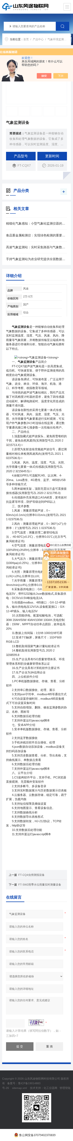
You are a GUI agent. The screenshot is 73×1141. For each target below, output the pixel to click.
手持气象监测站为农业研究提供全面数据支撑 (36, 259)
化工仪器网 (50, 1087)
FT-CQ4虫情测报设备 (31, 874)
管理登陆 (65, 1087)
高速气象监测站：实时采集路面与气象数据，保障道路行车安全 (36, 247)
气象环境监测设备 (58, 39)
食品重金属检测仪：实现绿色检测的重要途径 (36, 235)
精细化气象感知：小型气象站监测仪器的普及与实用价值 (36, 223)
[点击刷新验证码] (36, 1022)
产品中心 (38, 39)
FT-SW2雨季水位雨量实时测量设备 (39, 884)
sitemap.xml (19, 1087)
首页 (26, 39)
